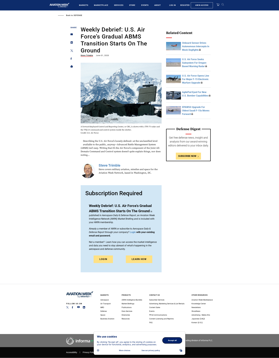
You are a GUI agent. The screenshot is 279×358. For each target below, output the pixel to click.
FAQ (150, 323)
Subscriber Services (156, 300)
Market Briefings (128, 304)
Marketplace (101, 5)
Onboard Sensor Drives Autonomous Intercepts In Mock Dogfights (195, 46)
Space (102, 315)
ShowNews (196, 311)
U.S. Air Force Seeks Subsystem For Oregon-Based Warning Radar (194, 63)
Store (132, 5)
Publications (127, 307)
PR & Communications (158, 315)
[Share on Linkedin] (70, 43)
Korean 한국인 (197, 323)
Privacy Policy (89, 352)
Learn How (139, 259)
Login (103, 259)
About (157, 5)
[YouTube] (78, 308)
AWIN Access (201, 5)
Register (185, 5)
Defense (78, 15)
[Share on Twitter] (70, 51)
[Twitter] (67, 308)
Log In (172, 5)
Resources (126, 319)
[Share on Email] (70, 35)
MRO (102, 307)
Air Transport (105, 304)
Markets (83, 5)
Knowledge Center (199, 304)
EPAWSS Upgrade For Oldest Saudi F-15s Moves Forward (195, 110)
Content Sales (154, 307)
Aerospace (104, 300)
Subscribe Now (187, 156)
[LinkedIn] (84, 308)
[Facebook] (73, 308)
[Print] (70, 67)
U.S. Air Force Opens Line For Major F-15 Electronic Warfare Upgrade (195, 79)
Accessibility (71, 352)
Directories (126, 315)
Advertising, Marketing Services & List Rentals (166, 304)
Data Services (127, 311)
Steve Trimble (87, 55)
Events (145, 5)
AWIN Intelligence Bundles (132, 300)
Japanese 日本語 (198, 319)
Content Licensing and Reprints (161, 319)
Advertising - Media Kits (201, 315)
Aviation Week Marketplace (202, 300)
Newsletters (196, 307)
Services (118, 5)
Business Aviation (107, 319)
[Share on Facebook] (70, 59)
